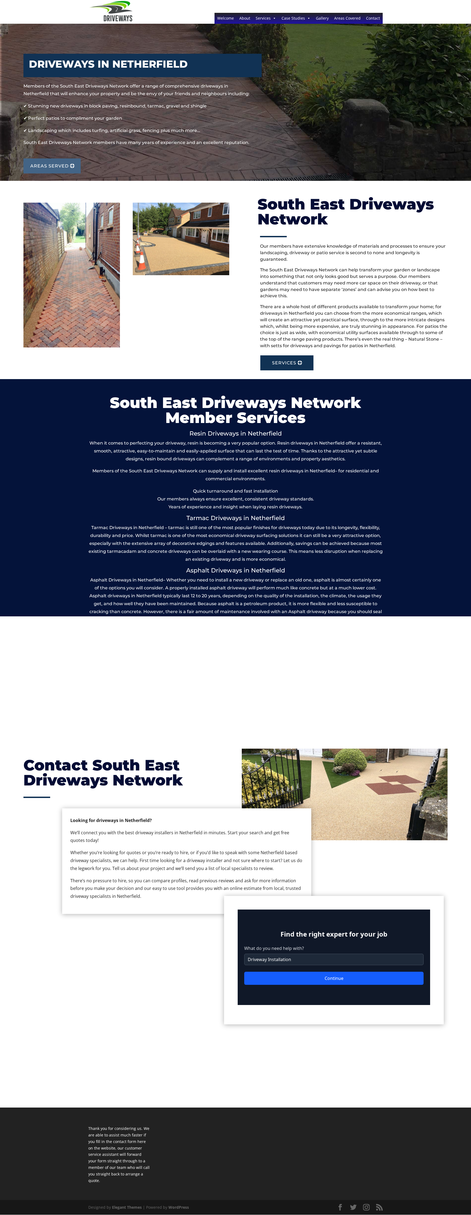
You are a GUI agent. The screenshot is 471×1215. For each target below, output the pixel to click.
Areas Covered (347, 18)
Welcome (225, 18)
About (244, 18)
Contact (373, 18)
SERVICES (284, 362)
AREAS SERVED (49, 166)
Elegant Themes (127, 1207)
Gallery (322, 18)
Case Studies (293, 18)
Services (263, 18)
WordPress (178, 1207)
